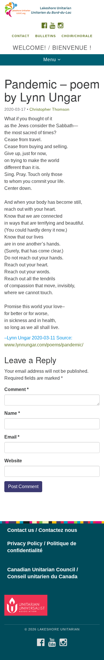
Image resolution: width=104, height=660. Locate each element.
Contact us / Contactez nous (42, 530)
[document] (52, 290)
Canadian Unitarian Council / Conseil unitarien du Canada (42, 573)
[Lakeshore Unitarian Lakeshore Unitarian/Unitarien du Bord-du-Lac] (52, 9)
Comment (16, 389)
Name (12, 413)
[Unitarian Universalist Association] (26, 605)
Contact (20, 36)
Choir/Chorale (77, 36)
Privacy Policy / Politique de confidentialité (41, 547)
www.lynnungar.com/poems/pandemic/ (43, 344)
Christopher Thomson (49, 109)
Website (13, 460)
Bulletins (45, 36)
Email (11, 436)
